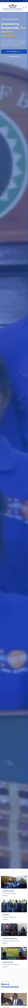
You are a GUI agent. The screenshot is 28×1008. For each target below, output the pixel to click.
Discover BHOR (14, 56)
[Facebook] (23, 1)
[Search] (23, 7)
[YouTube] (26, 1)
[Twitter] (24, 1)
